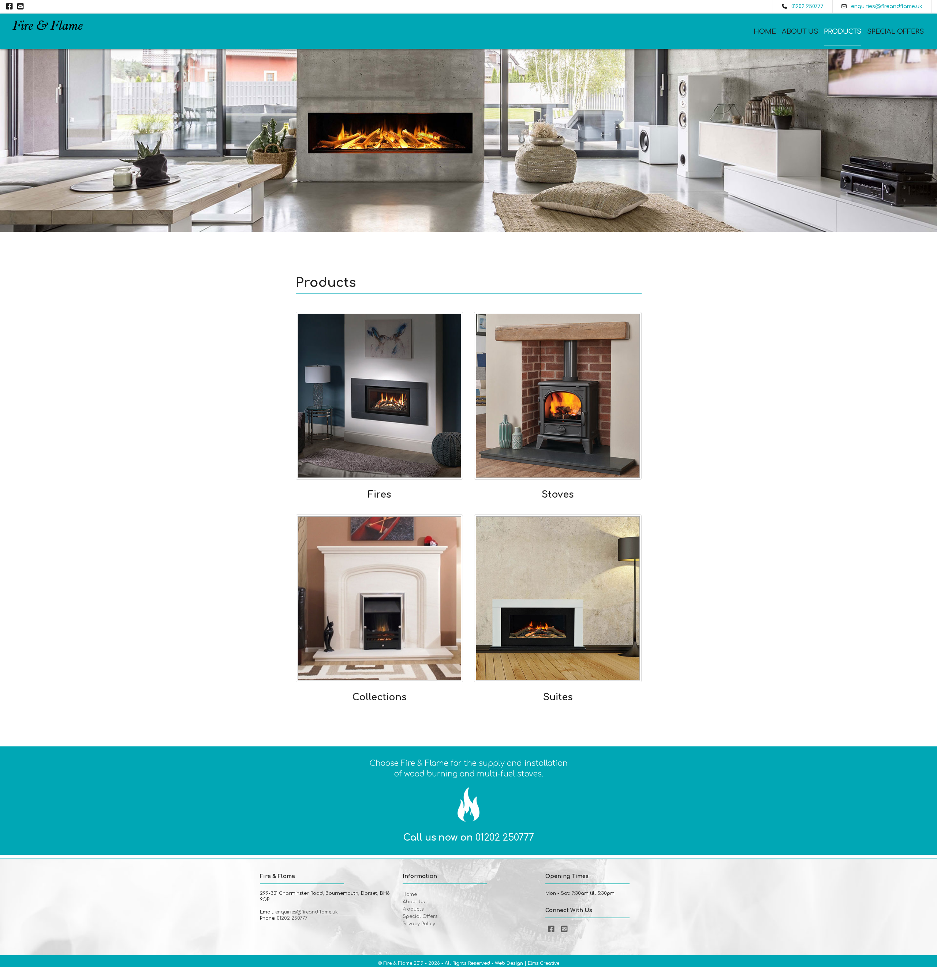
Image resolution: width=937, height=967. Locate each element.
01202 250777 (807, 6)
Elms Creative (543, 963)
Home (765, 31)
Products (842, 31)
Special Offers (895, 31)
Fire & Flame (397, 963)
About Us (800, 31)
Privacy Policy (419, 923)
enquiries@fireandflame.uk (886, 6)
